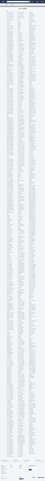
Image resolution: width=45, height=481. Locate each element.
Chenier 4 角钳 (19, 288)
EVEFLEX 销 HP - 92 (20, 140)
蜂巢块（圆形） (19, 201)
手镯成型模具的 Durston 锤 (32, 168)
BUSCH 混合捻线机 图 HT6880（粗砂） (11, 112)
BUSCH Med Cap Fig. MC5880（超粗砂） (11, 97)
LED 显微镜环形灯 (31, 292)
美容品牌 (12, 4)
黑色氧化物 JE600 (31, 248)
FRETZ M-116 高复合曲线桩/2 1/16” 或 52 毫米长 (34, 221)
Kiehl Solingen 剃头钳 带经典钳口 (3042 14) (11, 160)
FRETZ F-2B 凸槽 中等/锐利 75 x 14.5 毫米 (11, 436)
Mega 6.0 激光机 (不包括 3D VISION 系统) (11, 224)
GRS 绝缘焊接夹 (30, 81)
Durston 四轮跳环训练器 (9, 264)
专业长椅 (30, 317)
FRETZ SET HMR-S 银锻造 (20, 377)
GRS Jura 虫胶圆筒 (20, 421)
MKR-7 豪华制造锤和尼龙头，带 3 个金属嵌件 (34, 240)
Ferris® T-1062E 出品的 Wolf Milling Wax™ (11, 361)
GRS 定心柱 (8, 156)
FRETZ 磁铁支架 (19, 337)
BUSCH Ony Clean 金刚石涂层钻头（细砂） (11, 180)
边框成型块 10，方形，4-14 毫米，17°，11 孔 (33, 109)
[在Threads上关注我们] (20, 477)
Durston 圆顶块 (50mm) (20, 57)
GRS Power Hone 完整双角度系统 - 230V (33, 405)
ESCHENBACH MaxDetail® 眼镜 (10, 212)
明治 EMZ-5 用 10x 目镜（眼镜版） (32, 76)
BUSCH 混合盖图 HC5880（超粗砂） (11, 120)
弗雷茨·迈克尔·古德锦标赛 (21, 308)
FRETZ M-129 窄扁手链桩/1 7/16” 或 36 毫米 (11, 445)
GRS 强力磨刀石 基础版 (31, 101)
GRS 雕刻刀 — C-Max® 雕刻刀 (32, 57)
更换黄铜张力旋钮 (9, 409)
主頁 (2, 4)
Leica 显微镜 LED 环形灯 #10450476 (33, 73)
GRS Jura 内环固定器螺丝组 (21, 425)
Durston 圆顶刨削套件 (20, 80)
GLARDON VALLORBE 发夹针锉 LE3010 (11, 325)
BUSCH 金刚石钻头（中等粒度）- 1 (10, 65)
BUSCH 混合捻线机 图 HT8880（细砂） (11, 104)
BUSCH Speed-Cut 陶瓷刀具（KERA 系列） (11, 37)
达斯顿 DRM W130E (20, 108)
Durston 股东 (8, 280)
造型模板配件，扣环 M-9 (31, 136)
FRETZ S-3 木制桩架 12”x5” (21, 340)
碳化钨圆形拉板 (30, 385)
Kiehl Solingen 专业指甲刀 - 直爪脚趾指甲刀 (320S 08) (12, 165)
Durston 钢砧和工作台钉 (20, 45)
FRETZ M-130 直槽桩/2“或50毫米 (10, 444)
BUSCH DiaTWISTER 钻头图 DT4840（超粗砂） (12, 89)
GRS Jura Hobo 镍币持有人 (21, 429)
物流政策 (21, 468)
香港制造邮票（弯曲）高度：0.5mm (33, 364)
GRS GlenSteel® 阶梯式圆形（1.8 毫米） (33, 56)
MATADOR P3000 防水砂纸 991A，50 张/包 (22, 120)
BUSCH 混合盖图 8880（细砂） (10, 117)
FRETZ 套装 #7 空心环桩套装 (21, 317)
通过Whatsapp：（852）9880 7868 (4, 469)
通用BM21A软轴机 (20, 212)
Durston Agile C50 (20, 109)
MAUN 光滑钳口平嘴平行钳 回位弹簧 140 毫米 (23, 268)
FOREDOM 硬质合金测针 (20, 193)
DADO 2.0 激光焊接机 (9, 225)
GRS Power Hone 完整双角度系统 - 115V (33, 404)
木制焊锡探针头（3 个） (20, 220)
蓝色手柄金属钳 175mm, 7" (20, 245)
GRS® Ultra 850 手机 (31, 452)
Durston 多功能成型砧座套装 (10, 388)
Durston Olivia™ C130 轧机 (21, 249)
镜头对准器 (19, 176)
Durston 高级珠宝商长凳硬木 (32, 145)
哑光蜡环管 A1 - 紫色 (9, 377)
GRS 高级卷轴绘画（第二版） (32, 37)
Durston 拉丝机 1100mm (20, 285)
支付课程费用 (8, 21)
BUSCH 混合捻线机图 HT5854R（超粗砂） (11, 204)
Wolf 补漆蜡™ (19, 296)
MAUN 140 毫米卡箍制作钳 (21, 272)
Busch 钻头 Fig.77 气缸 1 (20, 144)
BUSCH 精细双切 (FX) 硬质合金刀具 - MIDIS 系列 (12, 44)
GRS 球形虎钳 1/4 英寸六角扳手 (32, 21)
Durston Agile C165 (20, 101)
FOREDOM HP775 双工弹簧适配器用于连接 (22, 289)
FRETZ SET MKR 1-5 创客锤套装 (21, 376)
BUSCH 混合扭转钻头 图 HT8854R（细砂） (11, 208)
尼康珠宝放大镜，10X (9, 172)
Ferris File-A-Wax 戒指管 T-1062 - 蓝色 (11, 396)
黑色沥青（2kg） (20, 213)
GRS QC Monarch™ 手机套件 (32, 453)
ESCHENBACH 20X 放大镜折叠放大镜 (11, 209)
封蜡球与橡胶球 (19, 324)
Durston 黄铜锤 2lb (9, 356)
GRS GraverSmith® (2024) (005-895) (10, 17)
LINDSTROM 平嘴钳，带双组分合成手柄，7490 (23, 156)
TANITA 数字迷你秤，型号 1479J (10, 288)
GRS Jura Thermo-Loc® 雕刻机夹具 (21, 416)
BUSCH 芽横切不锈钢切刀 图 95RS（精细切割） (12, 125)
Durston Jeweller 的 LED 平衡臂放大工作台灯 (34, 149)
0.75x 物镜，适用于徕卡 (31, 289)
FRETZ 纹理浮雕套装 (20, 333)
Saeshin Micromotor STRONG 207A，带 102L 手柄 (23, 393)
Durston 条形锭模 (31, 156)
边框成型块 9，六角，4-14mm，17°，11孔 (33, 113)
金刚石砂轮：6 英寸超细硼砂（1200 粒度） (33, 189)
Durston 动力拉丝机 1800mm (21, 89)
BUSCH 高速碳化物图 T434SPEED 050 (33, 53)
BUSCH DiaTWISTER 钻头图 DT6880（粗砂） (11, 80)
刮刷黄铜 (8, 116)
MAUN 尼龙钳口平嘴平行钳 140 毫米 (22, 265)
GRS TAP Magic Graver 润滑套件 (32, 25)
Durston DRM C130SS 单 (20, 100)
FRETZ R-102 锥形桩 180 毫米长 (10, 424)
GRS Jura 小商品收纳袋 (31, 20)
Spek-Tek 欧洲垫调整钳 (20, 169)
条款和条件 (21, 466)
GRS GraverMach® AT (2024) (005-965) (11, 20)
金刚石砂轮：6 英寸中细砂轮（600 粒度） (33, 193)
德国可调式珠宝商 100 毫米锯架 (21, 441)
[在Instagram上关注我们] (21, 477)
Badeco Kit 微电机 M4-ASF (9, 61)
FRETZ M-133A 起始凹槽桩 (9, 440)
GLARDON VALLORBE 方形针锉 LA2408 (11, 328)
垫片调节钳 (19, 172)
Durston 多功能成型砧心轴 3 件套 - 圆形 (11, 281)
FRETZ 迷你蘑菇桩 (20, 325)
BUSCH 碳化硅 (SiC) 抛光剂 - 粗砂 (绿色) (11, 201)
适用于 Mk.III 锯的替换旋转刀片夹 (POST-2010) (12, 413)
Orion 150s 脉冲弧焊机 (9, 296)
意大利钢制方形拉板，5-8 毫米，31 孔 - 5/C (33, 97)
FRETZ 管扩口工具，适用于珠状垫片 (22, 344)
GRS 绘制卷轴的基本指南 (31, 49)
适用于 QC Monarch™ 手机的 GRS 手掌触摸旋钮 (34, 421)
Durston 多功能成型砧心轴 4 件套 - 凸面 (11, 384)
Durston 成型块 (30, 172)
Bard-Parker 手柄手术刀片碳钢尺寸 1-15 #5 (33, 372)
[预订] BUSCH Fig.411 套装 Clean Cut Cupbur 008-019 (23, 153)
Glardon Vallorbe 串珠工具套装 (21, 389)
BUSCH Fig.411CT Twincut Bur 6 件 (21, 149)
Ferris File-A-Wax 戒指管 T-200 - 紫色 (11, 392)
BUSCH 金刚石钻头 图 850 (9, 176)
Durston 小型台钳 (31, 153)
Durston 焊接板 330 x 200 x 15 (21, 40)
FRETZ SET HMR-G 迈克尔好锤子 (21, 380)
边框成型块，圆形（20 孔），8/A (32, 124)
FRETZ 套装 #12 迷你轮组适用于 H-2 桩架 (22, 313)
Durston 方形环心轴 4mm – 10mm (32, 304)
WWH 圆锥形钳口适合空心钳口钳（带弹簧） (22, 185)
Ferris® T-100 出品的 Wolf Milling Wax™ (11, 365)
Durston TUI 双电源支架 (20, 93)
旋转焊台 (19, 29)
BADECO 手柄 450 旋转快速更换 (32, 132)
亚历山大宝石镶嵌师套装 (9, 244)
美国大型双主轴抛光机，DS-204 (32, 320)
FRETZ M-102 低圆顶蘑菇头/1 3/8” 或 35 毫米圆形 (34, 233)
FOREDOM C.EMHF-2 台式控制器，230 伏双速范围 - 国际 (24, 197)
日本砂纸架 (30, 340)
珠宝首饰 (6, 4)
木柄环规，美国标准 (31, 296)
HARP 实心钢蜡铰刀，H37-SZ (10, 336)
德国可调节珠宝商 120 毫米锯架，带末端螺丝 (23, 436)
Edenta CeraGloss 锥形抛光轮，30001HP (11, 152)
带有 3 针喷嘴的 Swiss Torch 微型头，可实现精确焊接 (34, 349)
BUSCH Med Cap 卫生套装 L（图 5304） (11, 92)
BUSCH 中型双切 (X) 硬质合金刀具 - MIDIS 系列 (12, 45)
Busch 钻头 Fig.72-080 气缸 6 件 (21, 145)
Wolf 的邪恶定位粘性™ (20, 293)
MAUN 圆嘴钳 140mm (20, 261)
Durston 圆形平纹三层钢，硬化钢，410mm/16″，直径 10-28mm (36, 309)
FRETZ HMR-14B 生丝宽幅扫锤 (32, 273)
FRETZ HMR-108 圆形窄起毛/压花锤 (33, 268)
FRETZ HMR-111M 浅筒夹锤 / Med (32, 264)
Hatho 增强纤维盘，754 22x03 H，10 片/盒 (33, 356)
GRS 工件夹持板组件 (31, 412)
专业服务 (21, 4)
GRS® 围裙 (8, 157)
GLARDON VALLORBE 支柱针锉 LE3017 (11, 324)
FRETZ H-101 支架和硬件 (9, 417)
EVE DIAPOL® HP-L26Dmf (9, 232)
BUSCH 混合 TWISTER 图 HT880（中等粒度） (11, 105)
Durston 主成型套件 (20, 84)
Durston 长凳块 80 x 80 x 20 (10, 357)
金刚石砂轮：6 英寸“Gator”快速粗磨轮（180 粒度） (34, 200)
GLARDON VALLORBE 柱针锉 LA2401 (22, 404)
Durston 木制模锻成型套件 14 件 (10, 284)
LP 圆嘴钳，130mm (9, 256)
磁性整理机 (19, 297)
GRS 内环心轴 (30, 416)
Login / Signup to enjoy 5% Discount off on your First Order (22, 6)
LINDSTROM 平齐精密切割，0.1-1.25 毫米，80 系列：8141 (24, 165)
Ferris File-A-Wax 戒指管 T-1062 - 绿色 (22, 252)
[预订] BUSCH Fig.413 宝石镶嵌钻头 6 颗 (22, 148)
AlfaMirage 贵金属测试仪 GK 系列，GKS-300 (33, 432)
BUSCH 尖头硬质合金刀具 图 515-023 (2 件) (11, 49)
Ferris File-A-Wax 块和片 (9, 360)
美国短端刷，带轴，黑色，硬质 (10, 312)
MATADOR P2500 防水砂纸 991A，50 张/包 (22, 121)
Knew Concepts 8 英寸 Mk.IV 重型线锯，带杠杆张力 (23, 232)
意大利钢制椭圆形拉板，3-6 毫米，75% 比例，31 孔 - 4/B (35, 93)
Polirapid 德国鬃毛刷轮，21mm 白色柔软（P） (12, 304)
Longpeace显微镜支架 (20, 236)
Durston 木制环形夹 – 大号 (9, 245)
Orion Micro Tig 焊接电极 (9, 220)
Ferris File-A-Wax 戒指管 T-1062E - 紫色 (11, 389)
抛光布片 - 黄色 (19, 244)
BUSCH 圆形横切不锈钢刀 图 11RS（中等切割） (12, 193)
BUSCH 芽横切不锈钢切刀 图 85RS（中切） (11, 129)
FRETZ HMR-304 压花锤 (31, 252)
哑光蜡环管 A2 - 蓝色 (9, 381)
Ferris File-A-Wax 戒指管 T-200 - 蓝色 (11, 397)
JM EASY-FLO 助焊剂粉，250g (10, 293)
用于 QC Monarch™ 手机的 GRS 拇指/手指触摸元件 (34, 420)
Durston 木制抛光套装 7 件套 (21, 81)
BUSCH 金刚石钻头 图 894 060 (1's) (10, 197)
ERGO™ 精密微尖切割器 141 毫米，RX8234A (11, 109)
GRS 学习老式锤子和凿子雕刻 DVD (32, 48)
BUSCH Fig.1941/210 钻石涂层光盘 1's (22, 132)
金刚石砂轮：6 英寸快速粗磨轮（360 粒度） (34, 196)
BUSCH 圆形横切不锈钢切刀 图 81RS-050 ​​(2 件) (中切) (12, 132)
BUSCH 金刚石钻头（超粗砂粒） (10, 69)
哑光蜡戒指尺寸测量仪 (31, 428)
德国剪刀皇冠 (19, 372)
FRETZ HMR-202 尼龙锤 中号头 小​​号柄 (22, 401)
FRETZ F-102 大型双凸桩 (20, 321)
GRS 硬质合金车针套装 (31, 104)
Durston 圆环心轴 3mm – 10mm (32, 305)
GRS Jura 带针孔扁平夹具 (20, 444)
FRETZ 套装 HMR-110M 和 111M (21, 16)
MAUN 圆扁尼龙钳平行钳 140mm (32, 328)
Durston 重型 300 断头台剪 (32, 313)
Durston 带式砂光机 (31, 144)
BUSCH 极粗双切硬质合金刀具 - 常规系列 (11, 181)
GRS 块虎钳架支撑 (31, 408)
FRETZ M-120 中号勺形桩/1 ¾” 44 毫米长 (22, 12)
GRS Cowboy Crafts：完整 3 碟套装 (33, 45)
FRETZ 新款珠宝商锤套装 (20, 368)
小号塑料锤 (30, 348)
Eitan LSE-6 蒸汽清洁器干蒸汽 (21, 276)
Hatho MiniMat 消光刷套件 (20, 225)
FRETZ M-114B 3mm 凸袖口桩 (32, 224)
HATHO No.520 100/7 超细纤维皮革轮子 (33, 280)
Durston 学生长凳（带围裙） (21, 49)
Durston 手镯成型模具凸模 (32, 169)
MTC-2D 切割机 (19, 168)
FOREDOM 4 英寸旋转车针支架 (32, 325)
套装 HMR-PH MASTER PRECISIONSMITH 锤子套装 (23, 373)
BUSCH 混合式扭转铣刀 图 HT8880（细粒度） (12, 148)
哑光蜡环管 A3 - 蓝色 (9, 380)
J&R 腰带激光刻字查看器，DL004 (21, 400)
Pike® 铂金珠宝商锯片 (9, 401)
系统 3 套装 (30, 180)
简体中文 (2, 476)
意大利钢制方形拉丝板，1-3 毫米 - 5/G (33, 216)
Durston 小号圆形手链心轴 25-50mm (22, 65)
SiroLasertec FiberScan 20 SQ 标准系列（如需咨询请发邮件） (35, 321)
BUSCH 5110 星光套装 (20, 137)
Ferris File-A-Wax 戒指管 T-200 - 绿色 (22, 253)
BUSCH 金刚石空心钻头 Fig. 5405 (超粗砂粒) (11, 72)
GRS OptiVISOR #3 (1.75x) (31, 33)
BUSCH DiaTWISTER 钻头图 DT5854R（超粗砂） (12, 81)
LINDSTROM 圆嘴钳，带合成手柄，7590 (11, 100)
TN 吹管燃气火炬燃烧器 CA (10, 300)
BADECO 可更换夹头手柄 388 (32, 128)
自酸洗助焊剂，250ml (9, 292)
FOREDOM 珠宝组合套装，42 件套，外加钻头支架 (12, 124)
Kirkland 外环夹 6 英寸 (20, 217)
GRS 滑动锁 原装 (31, 437)
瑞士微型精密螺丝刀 (20, 396)
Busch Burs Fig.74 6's (20, 113)
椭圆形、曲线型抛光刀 (9, 272)
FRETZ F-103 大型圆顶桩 (9, 429)
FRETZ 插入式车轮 (20, 309)
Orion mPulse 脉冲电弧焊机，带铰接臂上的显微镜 (12, 241)
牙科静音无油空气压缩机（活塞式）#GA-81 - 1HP (34, 40)
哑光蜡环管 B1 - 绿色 (9, 368)
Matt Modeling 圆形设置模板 (10, 353)
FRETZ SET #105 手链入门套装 (21, 301)
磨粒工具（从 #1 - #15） (9, 233)
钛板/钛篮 (8, 301)
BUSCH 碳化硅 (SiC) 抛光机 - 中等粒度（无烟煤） (12, 32)
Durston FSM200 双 (20, 37)
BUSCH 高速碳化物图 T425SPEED (10, 205)
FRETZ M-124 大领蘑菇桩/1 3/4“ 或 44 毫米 (11, 452)
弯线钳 (18, 181)
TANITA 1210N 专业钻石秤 (31, 332)
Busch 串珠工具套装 (31, 52)
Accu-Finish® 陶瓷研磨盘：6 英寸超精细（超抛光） (34, 188)
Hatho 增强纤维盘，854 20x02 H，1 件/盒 (33, 360)
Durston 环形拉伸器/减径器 (21, 281)
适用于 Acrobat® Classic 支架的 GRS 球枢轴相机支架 (34, 68)
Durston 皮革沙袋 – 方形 (9, 277)
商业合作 (11, 467)
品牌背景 (11, 466)
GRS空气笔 (8, 253)
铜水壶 (7, 213)
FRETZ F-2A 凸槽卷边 (9, 437)
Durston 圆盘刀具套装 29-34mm (10, 269)
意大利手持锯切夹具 (9, 404)
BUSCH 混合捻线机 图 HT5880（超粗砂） (11, 113)
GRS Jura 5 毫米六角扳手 (31, 16)
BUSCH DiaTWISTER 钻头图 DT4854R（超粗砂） (12, 88)
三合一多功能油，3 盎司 (20, 397)
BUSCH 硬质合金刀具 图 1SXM (10, 149)
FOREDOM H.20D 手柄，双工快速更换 (22, 277)
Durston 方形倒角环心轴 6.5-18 (21, 68)
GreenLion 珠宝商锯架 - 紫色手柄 (10, 405)
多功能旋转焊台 (19, 273)
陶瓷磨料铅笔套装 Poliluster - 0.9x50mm (33, 400)
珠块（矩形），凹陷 (31, 324)
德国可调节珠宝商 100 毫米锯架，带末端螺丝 (23, 437)
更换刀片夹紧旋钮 (9, 408)
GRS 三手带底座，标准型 (31, 176)
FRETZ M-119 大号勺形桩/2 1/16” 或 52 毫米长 (22, 13)
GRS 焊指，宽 (30, 84)
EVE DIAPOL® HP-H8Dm (9, 261)
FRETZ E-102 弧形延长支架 (10, 420)
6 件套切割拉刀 (19, 280)
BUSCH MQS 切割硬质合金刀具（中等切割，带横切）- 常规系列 (13, 57)
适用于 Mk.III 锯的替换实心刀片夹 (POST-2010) (12, 412)
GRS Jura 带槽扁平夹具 (20, 445)
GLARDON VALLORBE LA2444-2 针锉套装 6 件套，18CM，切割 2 (36, 173)
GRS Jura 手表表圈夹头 (20, 420)
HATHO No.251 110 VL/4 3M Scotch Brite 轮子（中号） (34, 284)
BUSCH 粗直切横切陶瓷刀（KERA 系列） (11, 36)
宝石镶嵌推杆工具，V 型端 (32, 120)
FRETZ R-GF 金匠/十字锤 (31, 260)
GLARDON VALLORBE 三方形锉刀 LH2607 (11, 320)
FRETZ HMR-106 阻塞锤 (31, 269)
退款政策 (21, 467)
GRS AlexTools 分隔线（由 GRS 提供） (11, 252)
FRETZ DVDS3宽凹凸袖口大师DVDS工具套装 (22, 364)
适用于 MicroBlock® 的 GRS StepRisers (33, 429)
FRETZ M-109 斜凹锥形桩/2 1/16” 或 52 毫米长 (34, 228)
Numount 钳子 (19, 173)
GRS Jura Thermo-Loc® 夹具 (21, 417)
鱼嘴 (18, 20)
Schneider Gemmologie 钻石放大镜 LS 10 (11, 188)
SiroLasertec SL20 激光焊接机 (32, 329)
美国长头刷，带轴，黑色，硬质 (10, 313)
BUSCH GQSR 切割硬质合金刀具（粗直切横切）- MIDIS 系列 (13, 48)
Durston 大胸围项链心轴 (31, 141)
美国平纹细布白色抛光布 (31, 433)
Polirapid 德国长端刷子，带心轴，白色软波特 (12, 308)
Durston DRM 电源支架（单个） (21, 97)
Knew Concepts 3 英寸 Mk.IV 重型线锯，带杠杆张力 (23, 233)
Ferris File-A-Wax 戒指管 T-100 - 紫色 (11, 393)
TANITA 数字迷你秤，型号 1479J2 (32, 353)
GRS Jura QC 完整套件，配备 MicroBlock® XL (22, 405)
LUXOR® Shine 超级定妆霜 (20, 224)
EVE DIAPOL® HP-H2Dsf (9, 260)
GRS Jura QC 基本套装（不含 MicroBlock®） (22, 412)
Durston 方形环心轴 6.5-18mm (21, 69)
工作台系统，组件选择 (20, 33)
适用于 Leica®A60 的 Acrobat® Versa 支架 (22, 240)
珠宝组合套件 (19, 192)
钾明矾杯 (30, 380)
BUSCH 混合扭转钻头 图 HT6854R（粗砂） (11, 184)
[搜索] (29, 1)
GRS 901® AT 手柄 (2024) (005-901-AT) (11, 16)
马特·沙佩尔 (30, 389)
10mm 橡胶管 (8, 216)
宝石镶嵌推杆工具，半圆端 (21, 292)
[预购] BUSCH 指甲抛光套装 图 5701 (10, 144)
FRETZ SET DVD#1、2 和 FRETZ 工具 (22, 17)
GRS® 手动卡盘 (30, 184)
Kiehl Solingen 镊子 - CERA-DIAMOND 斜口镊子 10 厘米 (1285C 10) (14, 168)
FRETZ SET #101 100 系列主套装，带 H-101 (22, 305)
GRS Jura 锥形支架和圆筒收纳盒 (21, 413)
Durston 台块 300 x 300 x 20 (21, 53)
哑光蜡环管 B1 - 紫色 (9, 373)
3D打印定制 (8, 85)
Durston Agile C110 (20, 105)
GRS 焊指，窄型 (30, 85)
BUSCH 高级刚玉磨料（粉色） (10, 173)
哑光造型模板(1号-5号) (31, 133)
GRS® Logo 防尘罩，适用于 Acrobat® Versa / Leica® (34, 65)
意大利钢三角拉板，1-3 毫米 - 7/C (32, 213)
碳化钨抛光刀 (30, 401)
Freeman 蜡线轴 (8, 340)
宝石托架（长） (30, 381)
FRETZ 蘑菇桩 (19, 320)
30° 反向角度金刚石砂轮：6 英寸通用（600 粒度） (34, 204)
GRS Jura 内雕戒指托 (20, 432)
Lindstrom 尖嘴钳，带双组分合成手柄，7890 (34, 300)
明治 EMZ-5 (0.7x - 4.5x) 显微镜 (21, 237)
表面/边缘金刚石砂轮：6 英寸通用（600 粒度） (34, 208)
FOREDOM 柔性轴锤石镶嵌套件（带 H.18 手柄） (23, 189)
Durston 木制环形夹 (9, 248)
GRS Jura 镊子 (30, 17)
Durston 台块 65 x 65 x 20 (31, 397)
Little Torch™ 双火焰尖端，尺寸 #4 (33, 365)
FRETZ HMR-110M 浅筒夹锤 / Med (32, 265)
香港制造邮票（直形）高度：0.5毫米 (33, 361)
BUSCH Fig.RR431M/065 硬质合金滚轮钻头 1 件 (23, 136)
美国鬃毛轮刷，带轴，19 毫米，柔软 (11, 317)
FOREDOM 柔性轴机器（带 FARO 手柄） (22, 188)
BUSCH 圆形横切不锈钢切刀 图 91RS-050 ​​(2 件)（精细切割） (13, 128)
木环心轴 (30, 337)
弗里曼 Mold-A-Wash (9, 337)
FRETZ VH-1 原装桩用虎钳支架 (10, 421)
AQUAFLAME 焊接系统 (31, 116)
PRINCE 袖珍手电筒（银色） (21, 209)
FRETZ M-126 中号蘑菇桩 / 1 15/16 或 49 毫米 (11, 449)
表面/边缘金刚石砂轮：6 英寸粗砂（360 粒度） (34, 209)
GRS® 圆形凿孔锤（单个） (32, 88)
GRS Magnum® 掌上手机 (31, 440)
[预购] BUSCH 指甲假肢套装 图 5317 (10, 145)
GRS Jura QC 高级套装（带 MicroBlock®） (22, 408)
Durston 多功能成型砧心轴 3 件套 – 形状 (11, 385)
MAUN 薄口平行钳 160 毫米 (21, 264)
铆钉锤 (29, 336)
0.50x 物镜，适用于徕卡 (31, 288)
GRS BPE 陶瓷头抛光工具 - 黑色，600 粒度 (33, 28)
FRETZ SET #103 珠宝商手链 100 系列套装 (22, 304)
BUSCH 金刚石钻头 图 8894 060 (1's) (10, 185)
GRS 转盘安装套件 (31, 409)
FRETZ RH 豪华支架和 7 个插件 (21, 348)
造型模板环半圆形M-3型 (9, 348)
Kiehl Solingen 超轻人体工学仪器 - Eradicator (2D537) (12, 169)
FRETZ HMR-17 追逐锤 (31, 272)
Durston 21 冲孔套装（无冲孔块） (21, 85)
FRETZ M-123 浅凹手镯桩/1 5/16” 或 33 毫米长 (11, 453)
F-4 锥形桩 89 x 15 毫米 (9, 433)
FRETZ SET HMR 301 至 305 (21, 356)
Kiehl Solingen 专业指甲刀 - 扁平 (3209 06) (11, 164)
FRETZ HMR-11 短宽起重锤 (20, 353)
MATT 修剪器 (8, 333)
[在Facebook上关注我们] (19, 477)
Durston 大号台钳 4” (31, 152)
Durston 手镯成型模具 (20, 64)
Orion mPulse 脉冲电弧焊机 (10, 297)
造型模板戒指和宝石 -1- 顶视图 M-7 (10, 344)
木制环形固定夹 (8, 221)
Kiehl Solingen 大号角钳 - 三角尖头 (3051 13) (11, 161)
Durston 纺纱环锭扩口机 (31, 157)
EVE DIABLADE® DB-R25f (9, 229)
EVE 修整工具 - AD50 (20, 392)
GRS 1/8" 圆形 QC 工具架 (31, 181)
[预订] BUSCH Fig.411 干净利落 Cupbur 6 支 (33, 185)
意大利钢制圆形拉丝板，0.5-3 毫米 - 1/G (33, 217)
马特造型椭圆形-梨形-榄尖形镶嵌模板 (11, 352)
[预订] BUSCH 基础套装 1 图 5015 (10, 137)
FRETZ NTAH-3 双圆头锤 (31, 241)
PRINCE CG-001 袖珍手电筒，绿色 (10, 289)
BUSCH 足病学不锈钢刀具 (9, 76)
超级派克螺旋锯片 (9, 400)
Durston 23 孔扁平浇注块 (20, 60)
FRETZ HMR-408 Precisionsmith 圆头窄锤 (22, 349)
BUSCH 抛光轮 (8, 29)
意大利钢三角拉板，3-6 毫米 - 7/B (32, 212)
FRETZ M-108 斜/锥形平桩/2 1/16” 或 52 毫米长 (34, 229)
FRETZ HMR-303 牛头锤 (31, 253)
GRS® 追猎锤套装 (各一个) (31, 237)
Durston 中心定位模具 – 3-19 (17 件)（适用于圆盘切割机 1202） (13, 273)
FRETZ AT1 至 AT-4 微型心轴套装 (21, 341)
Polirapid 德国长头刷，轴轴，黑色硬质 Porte (11, 309)
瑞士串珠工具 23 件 (31, 236)
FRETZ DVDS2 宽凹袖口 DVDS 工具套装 (22, 365)
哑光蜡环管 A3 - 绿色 (9, 369)
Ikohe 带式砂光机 (31, 392)
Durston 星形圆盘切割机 (9, 265)
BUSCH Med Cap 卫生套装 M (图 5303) (11, 93)
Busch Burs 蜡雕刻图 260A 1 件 (21, 128)
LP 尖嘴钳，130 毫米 (9, 257)
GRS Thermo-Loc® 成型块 (31, 444)
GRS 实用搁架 (30, 41)
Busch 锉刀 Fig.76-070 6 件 (21, 112)
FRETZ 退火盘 (19, 336)
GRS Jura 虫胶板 (31, 12)
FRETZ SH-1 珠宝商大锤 (31, 257)
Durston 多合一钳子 (20, 88)
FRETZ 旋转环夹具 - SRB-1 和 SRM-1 (33, 441)
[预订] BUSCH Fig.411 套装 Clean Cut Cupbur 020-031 (23, 152)
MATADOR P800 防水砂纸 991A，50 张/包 (22, 124)
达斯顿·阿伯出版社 (20, 56)
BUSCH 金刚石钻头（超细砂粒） (10, 60)
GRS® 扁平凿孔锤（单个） (32, 89)
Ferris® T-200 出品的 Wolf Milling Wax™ (11, 364)
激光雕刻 (8, 68)
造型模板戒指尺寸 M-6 (9, 345)
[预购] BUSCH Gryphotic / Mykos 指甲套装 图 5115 (12, 141)
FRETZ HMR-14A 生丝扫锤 (20, 352)
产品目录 (26, 4)
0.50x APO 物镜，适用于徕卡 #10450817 (33, 80)
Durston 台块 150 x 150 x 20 (32, 393)
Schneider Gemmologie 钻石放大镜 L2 (11, 189)
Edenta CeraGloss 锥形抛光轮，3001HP (11, 153)
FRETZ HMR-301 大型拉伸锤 (32, 256)
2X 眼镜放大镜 (19, 32)
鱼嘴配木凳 (19, 21)
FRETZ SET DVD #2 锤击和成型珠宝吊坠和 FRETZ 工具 (24, 361)
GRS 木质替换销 (30, 436)
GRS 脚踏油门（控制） (31, 448)
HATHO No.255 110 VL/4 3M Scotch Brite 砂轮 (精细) (34, 281)
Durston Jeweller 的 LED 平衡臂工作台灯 (33, 148)
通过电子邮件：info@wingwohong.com (3, 468)
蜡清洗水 (19, 221)
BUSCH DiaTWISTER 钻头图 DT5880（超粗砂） (12, 84)
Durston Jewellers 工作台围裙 (21, 48)
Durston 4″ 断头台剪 (31, 165)
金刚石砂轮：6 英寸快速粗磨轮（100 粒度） (33, 201)
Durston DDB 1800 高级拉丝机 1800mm (22, 92)
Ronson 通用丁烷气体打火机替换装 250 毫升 (22, 116)
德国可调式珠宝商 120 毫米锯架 (21, 440)
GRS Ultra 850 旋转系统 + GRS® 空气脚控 (33, 417)
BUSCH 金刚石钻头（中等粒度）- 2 (10, 64)
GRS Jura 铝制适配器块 (20, 453)
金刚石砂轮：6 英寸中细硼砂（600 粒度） (33, 192)
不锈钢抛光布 (19, 228)
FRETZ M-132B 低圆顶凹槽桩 (10, 441)
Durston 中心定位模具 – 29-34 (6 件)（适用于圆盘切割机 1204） (13, 268)
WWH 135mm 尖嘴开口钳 (20, 184)
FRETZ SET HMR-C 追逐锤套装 (21, 381)
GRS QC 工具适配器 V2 (31, 377)
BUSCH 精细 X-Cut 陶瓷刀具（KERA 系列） (11, 33)
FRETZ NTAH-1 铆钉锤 (31, 244)
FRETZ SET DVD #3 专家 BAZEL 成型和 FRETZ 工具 (23, 360)
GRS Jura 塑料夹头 (20, 424)
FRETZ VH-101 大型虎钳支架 (10, 416)
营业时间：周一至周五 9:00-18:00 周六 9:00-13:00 (4, 473)
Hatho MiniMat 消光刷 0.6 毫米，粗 (21, 385)
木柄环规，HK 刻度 (31, 297)
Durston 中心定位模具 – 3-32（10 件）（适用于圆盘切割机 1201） (25, 76)
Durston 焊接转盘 (20, 41)
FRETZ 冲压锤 (30, 245)
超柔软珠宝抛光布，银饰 (20, 229)
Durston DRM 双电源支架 (20, 96)
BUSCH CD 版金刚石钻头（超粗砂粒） (11, 73)
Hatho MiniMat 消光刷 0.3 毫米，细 (21, 384)
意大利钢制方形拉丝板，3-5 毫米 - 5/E (33, 92)
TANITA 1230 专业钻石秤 (20, 117)
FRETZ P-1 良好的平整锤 (31, 261)
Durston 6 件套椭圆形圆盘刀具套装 (21, 73)
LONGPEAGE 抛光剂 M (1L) (32, 316)
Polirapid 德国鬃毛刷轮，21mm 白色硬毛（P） (12, 305)
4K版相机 (30, 301)
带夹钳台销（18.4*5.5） (20, 216)
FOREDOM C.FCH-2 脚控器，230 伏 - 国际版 (22, 200)
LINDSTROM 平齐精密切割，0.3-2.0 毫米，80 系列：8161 (24, 161)
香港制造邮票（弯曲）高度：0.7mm (33, 368)
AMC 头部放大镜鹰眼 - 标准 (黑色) (21, 208)
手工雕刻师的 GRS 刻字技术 (32, 44)
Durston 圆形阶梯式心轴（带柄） (21, 256)
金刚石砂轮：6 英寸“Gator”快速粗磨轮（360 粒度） (34, 197)
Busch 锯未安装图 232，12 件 (32, 352)
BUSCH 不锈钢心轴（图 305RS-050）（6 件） (11, 28)
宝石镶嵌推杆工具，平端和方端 (32, 121)
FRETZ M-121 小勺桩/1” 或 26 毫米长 (10, 456)
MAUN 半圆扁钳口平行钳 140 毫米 (21, 269)
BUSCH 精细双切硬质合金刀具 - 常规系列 (11, 53)
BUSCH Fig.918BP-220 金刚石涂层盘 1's (22, 133)
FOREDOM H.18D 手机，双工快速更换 (22, 196)
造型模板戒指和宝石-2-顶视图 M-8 (32, 137)
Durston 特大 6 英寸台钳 (9, 276)
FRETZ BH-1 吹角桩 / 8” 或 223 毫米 (10, 432)
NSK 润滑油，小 (19, 388)
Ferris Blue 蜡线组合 (9, 341)
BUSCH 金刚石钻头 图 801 (9, 192)
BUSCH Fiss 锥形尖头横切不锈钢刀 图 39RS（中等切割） (13, 136)
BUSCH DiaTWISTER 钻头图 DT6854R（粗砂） (12, 77)
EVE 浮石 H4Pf (8, 24)
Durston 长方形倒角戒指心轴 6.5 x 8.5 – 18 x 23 (34, 308)
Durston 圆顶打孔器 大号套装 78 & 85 (22, 77)
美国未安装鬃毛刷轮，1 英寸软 (32, 345)
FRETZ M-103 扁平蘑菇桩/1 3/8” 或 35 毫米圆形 (34, 232)
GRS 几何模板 (30, 24)
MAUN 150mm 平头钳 (20, 177)
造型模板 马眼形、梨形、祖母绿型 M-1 (11, 349)
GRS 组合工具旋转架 (31, 333)
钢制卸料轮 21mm (31, 344)
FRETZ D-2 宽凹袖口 (20, 345)
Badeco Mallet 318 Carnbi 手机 (32, 129)
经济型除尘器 (19, 24)
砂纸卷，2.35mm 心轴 (31, 293)
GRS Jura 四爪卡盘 (31, 13)
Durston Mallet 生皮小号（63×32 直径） (33, 164)
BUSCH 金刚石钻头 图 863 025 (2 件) (10, 200)
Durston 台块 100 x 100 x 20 (32, 396)
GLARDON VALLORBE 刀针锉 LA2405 (11, 329)
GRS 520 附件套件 (31, 424)
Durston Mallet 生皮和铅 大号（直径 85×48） (34, 160)
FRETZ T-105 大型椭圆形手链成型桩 (10, 425)
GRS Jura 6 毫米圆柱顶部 (20, 452)
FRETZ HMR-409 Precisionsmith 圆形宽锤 (33, 249)
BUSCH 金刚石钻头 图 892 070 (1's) (10, 196)
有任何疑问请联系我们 (3, 466)
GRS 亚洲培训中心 (17, 4)
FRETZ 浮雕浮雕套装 (20, 328)
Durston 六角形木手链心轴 (10, 285)
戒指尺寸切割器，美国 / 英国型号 (32, 177)
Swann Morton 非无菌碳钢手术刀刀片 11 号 (33, 369)
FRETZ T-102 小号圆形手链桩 (10, 428)
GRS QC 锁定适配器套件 (31, 376)
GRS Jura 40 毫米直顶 (20, 448)
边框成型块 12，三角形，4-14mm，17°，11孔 (34, 384)
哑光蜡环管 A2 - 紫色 (9, 376)
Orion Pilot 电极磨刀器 (9, 240)
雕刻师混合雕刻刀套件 (9, 52)
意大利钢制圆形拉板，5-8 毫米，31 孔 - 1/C (33, 105)
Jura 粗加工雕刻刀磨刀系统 (21, 241)
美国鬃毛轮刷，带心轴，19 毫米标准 (11, 316)
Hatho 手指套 (19, 300)
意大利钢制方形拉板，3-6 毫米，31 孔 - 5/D (33, 96)
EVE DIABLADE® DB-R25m (9, 228)
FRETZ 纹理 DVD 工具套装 (20, 357)
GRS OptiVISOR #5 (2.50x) (31, 32)
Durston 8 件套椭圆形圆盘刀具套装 (21, 72)
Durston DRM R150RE (20, 104)
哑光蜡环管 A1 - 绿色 (9, 372)
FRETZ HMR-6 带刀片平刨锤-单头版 (33, 277)
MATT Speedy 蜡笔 (9, 332)
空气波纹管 (8, 217)
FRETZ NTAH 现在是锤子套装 (21, 312)
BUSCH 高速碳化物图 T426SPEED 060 (22, 141)
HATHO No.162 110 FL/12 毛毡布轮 (32, 285)
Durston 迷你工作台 (9, 236)
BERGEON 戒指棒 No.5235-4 (21, 204)
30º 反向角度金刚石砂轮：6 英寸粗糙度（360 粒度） (34, 205)
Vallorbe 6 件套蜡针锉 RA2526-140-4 (33, 413)
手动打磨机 (19, 25)
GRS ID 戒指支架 (30, 425)
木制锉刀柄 (30, 117)
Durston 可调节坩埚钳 (9, 249)
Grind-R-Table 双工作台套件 (32, 125)
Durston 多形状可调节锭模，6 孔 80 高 (22, 44)
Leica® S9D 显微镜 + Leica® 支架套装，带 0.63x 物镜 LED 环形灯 (24, 129)
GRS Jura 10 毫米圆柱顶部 (20, 449)
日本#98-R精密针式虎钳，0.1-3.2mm (22, 248)
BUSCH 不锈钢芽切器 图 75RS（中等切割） (11, 133)
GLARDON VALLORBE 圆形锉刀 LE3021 (11, 321)
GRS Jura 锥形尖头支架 (20, 428)
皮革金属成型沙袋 (31, 388)
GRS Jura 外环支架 (20, 433)
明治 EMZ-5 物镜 (30, 72)
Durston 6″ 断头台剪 (20, 52)
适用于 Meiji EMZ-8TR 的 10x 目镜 (32, 77)
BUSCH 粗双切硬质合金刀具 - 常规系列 (11, 56)
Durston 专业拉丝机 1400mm (21, 284)
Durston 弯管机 (19, 61)
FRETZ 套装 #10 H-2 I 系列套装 (21, 316)
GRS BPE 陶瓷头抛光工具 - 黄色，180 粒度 (33, 29)
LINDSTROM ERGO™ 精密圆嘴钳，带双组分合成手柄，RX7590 (24, 157)
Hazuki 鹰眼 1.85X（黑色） (21, 205)
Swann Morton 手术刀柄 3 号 (32, 373)
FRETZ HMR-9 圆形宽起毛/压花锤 (32, 276)
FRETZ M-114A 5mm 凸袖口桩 (32, 225)
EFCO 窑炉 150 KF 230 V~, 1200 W (32, 220)
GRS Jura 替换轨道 (20, 456)
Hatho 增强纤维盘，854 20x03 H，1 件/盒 (33, 357)
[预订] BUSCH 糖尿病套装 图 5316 (10, 140)
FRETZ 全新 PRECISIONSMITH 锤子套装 (22, 369)
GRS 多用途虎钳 (30, 445)
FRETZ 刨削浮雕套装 (20, 332)
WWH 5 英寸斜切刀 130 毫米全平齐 (21, 180)
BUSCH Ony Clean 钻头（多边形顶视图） (11, 177)
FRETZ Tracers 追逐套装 (20, 329)
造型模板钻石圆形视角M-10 (32, 140)
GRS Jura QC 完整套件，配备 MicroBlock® (22, 409)
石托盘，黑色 (30, 341)
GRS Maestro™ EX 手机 (31, 449)
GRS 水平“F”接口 (31, 69)
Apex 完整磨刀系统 (31, 100)
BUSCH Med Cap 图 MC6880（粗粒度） (11, 96)
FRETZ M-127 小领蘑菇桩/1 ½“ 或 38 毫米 (11, 448)
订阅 (30, 469)
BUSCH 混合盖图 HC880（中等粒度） (11, 121)
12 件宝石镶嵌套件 (20, 36)
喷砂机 (18, 28)
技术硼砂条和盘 (19, 125)
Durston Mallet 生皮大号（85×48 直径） (33, 161)
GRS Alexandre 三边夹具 (9, 237)
